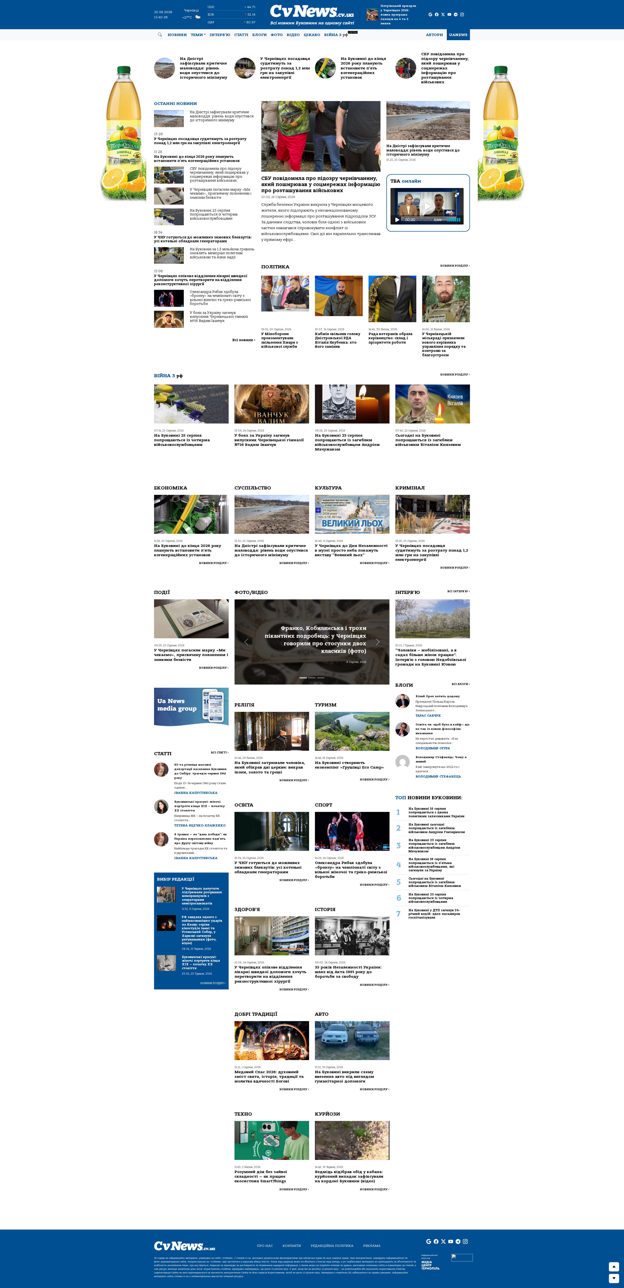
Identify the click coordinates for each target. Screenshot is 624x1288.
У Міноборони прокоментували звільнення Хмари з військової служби (279, 340)
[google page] (430, 15)
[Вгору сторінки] (614, 1266)
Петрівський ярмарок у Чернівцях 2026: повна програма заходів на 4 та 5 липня (398, 14)
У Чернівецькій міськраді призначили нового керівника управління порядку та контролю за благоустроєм (444, 344)
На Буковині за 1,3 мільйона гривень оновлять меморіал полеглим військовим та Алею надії (222, 253)
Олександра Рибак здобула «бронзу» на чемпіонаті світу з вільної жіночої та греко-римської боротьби (220, 298)
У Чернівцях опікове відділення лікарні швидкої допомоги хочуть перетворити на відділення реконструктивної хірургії (200, 280)
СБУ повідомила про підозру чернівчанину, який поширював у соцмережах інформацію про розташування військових (219, 175)
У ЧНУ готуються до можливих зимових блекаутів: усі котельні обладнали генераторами (203, 239)
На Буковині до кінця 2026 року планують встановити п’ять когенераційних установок (197, 159)
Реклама (371, 1246)
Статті (241, 35)
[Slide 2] (312, 678)
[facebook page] (437, 15)
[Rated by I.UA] (462, 1257)
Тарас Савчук (428, 715)
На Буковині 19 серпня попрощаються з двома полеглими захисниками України (437, 812)
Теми (197, 35)
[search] (160, 35)
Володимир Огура (433, 748)
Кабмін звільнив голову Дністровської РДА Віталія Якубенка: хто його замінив (337, 340)
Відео (293, 35)
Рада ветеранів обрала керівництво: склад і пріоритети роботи (390, 338)
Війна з (340, 34)
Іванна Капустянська (195, 793)
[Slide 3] (320, 678)
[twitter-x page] (443, 15)
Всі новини (243, 340)
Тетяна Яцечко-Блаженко (199, 825)
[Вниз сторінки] (614, 1278)
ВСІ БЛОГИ (461, 684)
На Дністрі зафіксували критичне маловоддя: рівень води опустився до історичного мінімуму (222, 116)
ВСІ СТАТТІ (220, 752)
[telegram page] (456, 15)
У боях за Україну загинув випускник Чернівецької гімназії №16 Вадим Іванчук (219, 317)
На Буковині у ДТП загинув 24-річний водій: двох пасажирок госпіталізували (434, 914)
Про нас (265, 1246)
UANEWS (458, 35)
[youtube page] (449, 15)
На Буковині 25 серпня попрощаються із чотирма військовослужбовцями (213, 214)
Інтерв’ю (220, 35)
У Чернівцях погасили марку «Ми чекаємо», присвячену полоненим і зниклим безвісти (220, 194)
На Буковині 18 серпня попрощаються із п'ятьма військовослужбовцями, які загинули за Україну (431, 864)
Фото (277, 35)
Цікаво (312, 35)
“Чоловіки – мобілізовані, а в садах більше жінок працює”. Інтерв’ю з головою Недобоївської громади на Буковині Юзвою (430, 657)
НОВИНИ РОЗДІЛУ (455, 265)
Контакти (292, 1246)
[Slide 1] (303, 678)
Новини (177, 35)
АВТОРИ (434, 35)
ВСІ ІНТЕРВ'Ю (458, 591)
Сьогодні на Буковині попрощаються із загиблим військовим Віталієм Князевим (428, 440)
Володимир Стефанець (438, 776)
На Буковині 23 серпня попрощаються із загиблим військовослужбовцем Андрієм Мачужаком (347, 442)
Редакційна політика (332, 1246)
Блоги (259, 35)
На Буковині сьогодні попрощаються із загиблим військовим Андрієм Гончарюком (437, 828)
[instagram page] (462, 15)
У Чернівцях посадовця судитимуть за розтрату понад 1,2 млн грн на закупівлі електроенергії (200, 141)
